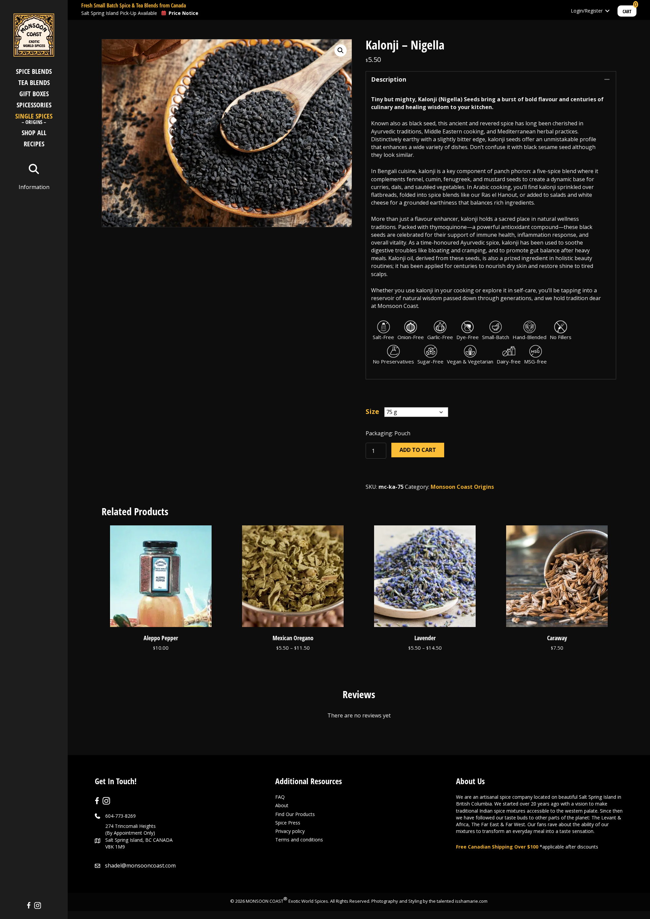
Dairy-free (509, 361)
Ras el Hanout (499, 195)
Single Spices (33, 119)
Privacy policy (290, 831)
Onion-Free (410, 337)
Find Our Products (295, 814)
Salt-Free (383, 337)
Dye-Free (467, 337)
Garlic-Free (440, 337)
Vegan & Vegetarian (470, 361)
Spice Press (287, 822)
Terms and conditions (299, 839)
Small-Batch (495, 337)
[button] (340, 50)
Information (34, 187)
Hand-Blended (529, 337)
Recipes (34, 143)
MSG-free (535, 361)
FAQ (280, 797)
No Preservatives (393, 361)
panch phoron (512, 171)
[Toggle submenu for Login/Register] (607, 11)
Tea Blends (34, 82)
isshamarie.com (471, 901)
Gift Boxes (34, 93)
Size (372, 411)
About (281, 805)
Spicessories (34, 104)
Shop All (34, 132)
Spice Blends (34, 71)
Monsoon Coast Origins (462, 486)
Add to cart (417, 450)
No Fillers (560, 337)
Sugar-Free (430, 361)
